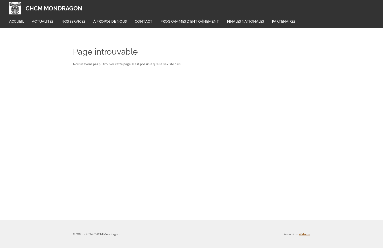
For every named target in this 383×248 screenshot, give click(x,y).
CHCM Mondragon (53, 8)
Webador (304, 234)
